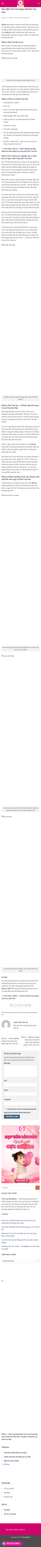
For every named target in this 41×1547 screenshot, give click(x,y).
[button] (2, 3)
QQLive (4, 1434)
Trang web (7, 1099)
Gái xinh (20, 1012)
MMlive (27, 1530)
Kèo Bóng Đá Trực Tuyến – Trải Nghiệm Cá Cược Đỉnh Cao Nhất (20, 1247)
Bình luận (7, 1063)
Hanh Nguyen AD (25, 17)
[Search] (39, 3)
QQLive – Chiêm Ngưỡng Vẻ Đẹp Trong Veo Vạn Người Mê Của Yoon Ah (10, 1041)
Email (6, 1090)
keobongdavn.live (10, 1471)
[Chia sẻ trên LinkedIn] (29, 1005)
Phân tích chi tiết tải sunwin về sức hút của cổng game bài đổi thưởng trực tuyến (18, 1222)
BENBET (14, 1468)
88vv (16, 1471)
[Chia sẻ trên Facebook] (15, 1005)
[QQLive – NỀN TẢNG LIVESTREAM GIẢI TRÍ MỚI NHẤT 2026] (20, 3)
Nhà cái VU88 (20, 1468)
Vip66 (19, 1471)
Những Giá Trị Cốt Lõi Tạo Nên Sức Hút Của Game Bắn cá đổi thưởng (19, 1234)
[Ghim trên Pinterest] (26, 1005)
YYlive (33, 1530)
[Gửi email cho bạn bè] (22, 1005)
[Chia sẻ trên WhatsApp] (11, 1005)
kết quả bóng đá (25, 1471)
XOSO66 (4, 1468)
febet (2, 1471)
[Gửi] (38, 1188)
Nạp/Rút (7, 1493)
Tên (5, 1081)
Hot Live (33, 1471)
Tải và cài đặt (9, 1488)
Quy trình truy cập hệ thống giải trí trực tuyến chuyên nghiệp (19, 1241)
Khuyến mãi (8, 1497)
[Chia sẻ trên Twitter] (18, 1005)
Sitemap (6, 1464)
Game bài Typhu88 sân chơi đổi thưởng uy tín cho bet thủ (20, 1228)
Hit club (9, 1468)
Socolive (27, 1468)
